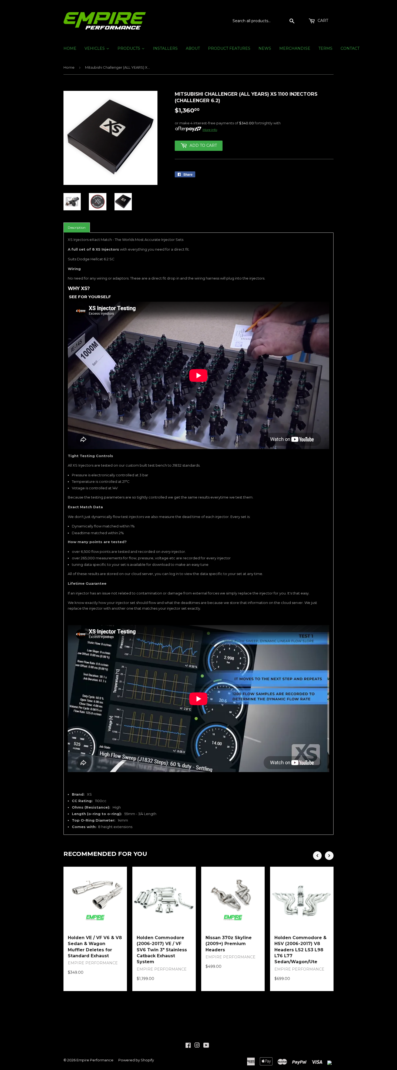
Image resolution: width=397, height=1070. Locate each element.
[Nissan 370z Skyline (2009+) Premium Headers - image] (233, 898)
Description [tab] (77, 227)
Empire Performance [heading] (93, 963)
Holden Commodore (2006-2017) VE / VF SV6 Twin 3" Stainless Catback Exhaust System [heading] (162, 950)
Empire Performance (94, 1060)
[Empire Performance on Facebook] (188, 1046)
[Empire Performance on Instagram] (197, 1046)
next (329, 855)
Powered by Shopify (136, 1060)
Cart (322, 20)
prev (317, 855)
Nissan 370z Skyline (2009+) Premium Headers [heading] (229, 943)
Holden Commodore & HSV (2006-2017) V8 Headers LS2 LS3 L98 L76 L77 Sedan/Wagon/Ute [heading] (300, 950)
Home (69, 67)
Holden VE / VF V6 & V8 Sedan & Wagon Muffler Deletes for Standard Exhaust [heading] (95, 946)
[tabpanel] (198, 533)
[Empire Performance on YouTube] (206, 1046)
